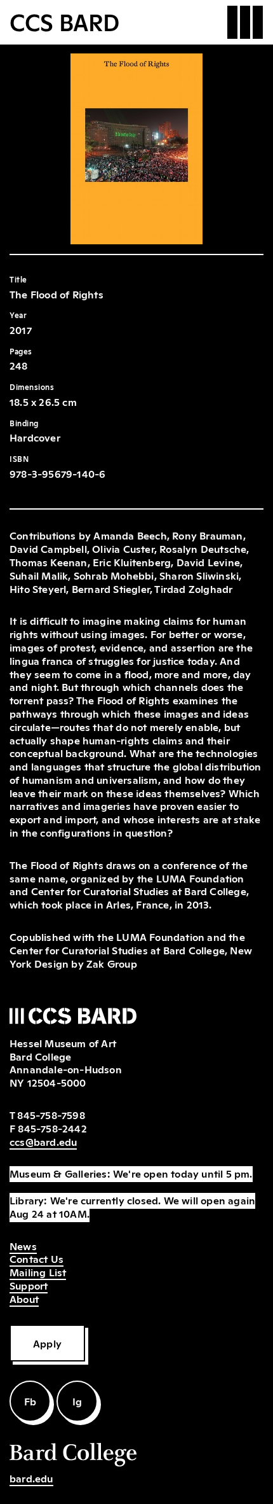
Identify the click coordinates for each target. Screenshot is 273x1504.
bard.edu (31, 1478)
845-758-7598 (50, 1115)
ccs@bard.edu (43, 1141)
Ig (77, 1401)
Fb (30, 1401)
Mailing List (38, 1272)
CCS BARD (64, 21)
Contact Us (36, 1258)
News (23, 1246)
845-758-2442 (52, 1128)
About (24, 1299)
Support (29, 1285)
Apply (47, 1343)
